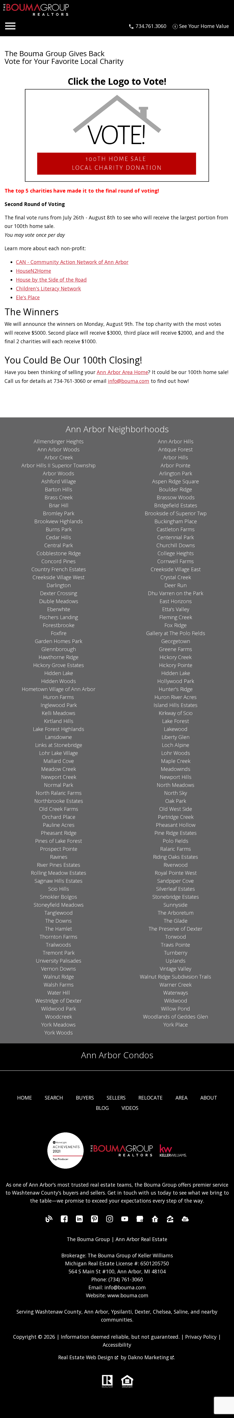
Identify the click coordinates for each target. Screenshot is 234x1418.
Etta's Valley (175, 609)
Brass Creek (58, 497)
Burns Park (59, 529)
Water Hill (58, 992)
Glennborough (58, 649)
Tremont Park (58, 952)
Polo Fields (175, 840)
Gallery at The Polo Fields (175, 633)
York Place (176, 1024)
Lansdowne (58, 737)
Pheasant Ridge (58, 832)
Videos (130, 1107)
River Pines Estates (58, 864)
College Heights (176, 553)
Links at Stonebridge (58, 745)
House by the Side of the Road (51, 279)
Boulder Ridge (175, 489)
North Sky (175, 792)
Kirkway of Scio (176, 713)
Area (181, 1097)
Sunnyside (175, 904)
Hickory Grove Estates (58, 665)
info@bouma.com (128, 380)
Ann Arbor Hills (175, 441)
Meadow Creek (58, 768)
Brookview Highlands (58, 521)
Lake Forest (175, 721)
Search (54, 1097)
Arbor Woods (58, 473)
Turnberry (175, 952)
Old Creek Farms (58, 808)
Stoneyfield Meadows (59, 904)
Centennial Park (175, 537)
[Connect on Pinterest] (94, 1220)
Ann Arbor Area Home (122, 372)
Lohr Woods (175, 753)
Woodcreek (58, 1016)
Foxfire (58, 633)
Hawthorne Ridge (58, 657)
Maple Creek (175, 761)
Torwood (175, 936)
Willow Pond (175, 1008)
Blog (102, 1107)
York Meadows (58, 1024)
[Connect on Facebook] (64, 1220)
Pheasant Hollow (175, 824)
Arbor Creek (59, 457)
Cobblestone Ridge (59, 553)
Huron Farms (58, 697)
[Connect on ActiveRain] (185, 1220)
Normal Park (58, 784)
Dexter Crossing (58, 593)
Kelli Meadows (58, 713)
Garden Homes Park (58, 641)
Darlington (59, 585)
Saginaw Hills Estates (58, 880)
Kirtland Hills (58, 721)
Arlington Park (175, 473)
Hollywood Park (175, 681)
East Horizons (176, 601)
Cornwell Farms (175, 561)
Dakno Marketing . (151, 1357)
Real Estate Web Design (86, 1357)
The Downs (58, 920)
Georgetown (175, 641)
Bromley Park (58, 513)
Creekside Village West (58, 577)
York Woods (59, 1032)
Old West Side (175, 808)
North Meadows (175, 784)
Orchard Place (58, 816)
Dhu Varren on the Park (175, 593)
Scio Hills (58, 888)
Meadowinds (175, 768)
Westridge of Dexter (58, 1000)
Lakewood (175, 729)
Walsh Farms (59, 984)
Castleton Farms (176, 529)
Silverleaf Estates (175, 888)
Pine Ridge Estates (175, 832)
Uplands (175, 960)
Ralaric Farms (175, 848)
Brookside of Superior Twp (176, 513)
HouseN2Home (33, 270)
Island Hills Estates (175, 705)
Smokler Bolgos (58, 896)
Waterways (175, 992)
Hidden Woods (58, 681)
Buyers (85, 1097)
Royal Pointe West (176, 872)
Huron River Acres (175, 697)
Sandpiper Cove (175, 880)
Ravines (58, 856)
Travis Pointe (175, 944)
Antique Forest (175, 449)
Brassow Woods (176, 497)
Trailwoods (58, 944)
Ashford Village (58, 481)
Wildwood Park (58, 1008)
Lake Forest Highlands (58, 729)
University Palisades (58, 960)
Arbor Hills (175, 457)
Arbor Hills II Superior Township (58, 465)
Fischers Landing (58, 617)
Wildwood (175, 1000)
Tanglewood (59, 912)
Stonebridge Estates (175, 896)
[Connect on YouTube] (124, 1220)
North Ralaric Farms (59, 792)
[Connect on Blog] (49, 1220)
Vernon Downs (58, 968)
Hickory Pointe (175, 665)
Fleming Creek (175, 617)
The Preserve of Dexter (175, 928)
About (208, 1097)
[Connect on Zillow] (170, 1220)
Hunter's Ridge (176, 689)
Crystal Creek (175, 577)
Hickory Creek (175, 657)
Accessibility (117, 1344)
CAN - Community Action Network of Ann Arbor (72, 261)
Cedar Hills (58, 537)
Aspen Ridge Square (175, 481)
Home (24, 1097)
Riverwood (176, 864)
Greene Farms (175, 649)
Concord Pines (58, 561)
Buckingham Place (175, 521)
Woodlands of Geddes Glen (175, 1016)
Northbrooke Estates (58, 800)
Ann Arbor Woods (58, 449)
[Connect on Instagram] (109, 1220)
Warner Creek (175, 984)
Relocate (150, 1097)
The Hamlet (58, 928)
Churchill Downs (175, 545)
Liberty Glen (175, 737)
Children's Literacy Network (48, 288)
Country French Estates (58, 569)
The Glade (175, 920)
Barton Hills (58, 489)
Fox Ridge (175, 625)
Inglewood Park (59, 705)
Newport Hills (175, 776)
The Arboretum (175, 912)
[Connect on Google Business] (139, 1220)
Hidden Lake (58, 673)
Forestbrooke (58, 625)
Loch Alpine (175, 745)
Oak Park (175, 800)
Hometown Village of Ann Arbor (58, 689)
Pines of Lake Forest (58, 840)
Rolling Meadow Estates (58, 872)
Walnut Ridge (58, 976)
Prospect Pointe (58, 848)
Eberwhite (58, 609)
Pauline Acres (58, 824)
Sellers (116, 1097)
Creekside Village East (176, 569)
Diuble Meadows (58, 601)
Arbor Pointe (175, 465)
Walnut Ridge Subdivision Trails (175, 976)
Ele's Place (28, 297)
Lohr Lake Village (58, 753)
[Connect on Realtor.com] (155, 1220)
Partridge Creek (175, 816)
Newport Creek (58, 776)
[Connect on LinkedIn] (79, 1220)
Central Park (58, 545)
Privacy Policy (201, 1336)
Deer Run (175, 585)
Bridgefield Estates (175, 505)
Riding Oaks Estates (175, 856)
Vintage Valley (175, 968)
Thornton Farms (58, 936)
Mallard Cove (58, 761)
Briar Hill (58, 505)
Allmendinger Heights (59, 441)
